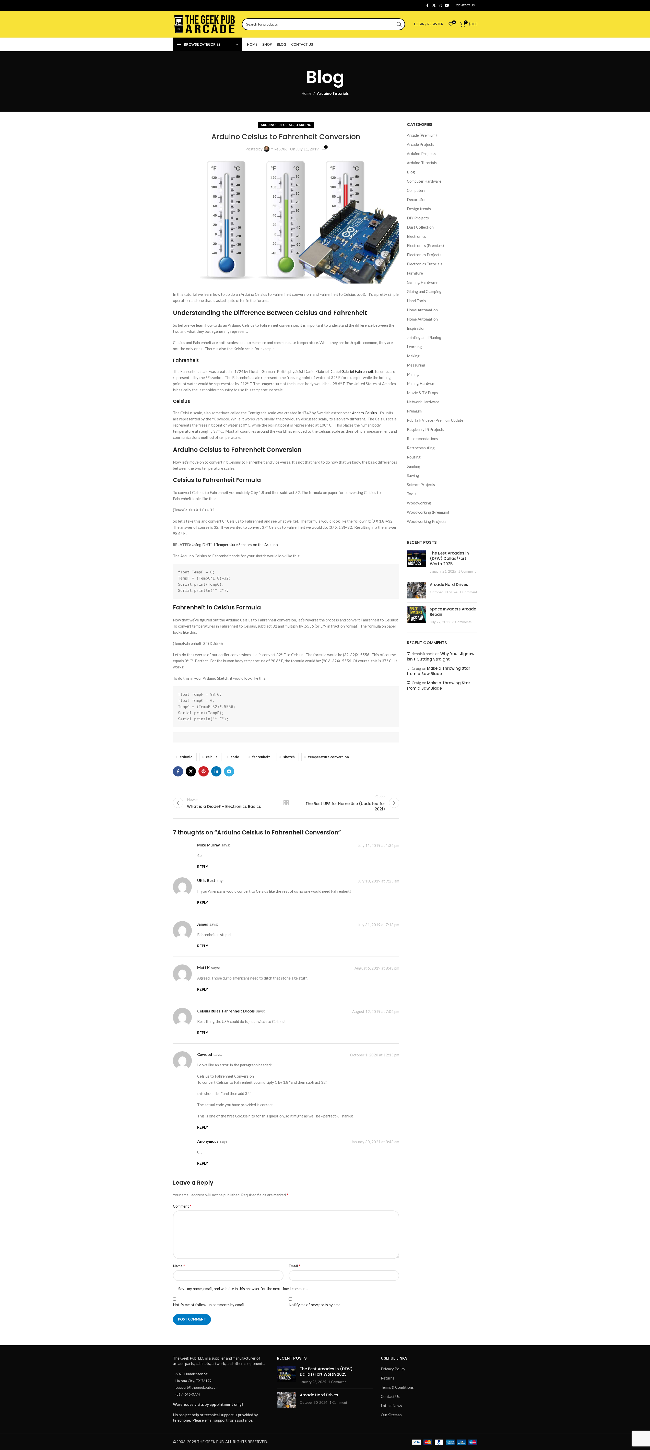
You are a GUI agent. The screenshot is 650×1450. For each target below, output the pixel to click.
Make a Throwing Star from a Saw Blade (438, 671)
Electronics (416, 236)
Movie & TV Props (422, 392)
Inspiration (416, 328)
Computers (416, 190)
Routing (414, 457)
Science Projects (421, 484)
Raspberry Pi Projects (425, 429)
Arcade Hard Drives (449, 584)
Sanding (413, 466)
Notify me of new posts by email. (316, 1304)
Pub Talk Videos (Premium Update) (436, 420)
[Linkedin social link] (216, 771)
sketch (289, 757)
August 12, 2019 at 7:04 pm (375, 1011)
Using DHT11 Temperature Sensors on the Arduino (235, 544)
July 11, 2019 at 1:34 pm (378, 845)
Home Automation (422, 310)
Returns (387, 1378)
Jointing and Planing (424, 337)
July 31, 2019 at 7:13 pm (378, 924)
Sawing (413, 475)
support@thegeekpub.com (196, 1387)
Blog (411, 172)
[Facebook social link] (427, 5)
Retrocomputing (421, 447)
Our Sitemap (391, 1414)
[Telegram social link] (229, 771)
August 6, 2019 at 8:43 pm (376, 968)
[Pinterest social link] (203, 771)
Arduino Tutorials (333, 93)
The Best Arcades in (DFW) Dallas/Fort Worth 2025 (449, 558)
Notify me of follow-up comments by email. (209, 1304)
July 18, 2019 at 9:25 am (378, 881)
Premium (414, 411)
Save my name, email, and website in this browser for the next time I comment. (243, 1288)
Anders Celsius (364, 412)
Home (306, 93)
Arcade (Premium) (422, 135)
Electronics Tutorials (424, 264)
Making (413, 355)
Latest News (391, 1405)
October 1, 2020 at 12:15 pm (374, 1055)
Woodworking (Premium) (428, 512)
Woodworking (419, 503)
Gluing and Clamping (424, 291)
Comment (182, 1206)
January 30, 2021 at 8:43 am (375, 1142)
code (235, 757)
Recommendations (422, 438)
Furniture (415, 273)
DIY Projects (418, 218)
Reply (202, 866)
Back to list (286, 803)
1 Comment (467, 571)
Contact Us (390, 1396)
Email (294, 1265)
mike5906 (279, 149)
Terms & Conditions (397, 1387)
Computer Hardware (424, 181)
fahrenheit (261, 757)
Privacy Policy (393, 1368)
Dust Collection (420, 227)
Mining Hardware (421, 383)
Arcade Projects (420, 144)
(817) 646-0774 (187, 1394)
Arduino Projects (421, 153)
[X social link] (434, 5)
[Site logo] (205, 23)
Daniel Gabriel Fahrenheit (351, 371)
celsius (211, 757)
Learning (303, 125)
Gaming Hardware (422, 282)
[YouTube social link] (447, 5)
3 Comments (461, 622)
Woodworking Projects (426, 521)
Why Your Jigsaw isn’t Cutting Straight (440, 656)
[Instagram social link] (440, 5)
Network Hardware (423, 401)
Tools (411, 493)
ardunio (186, 757)
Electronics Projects (424, 254)
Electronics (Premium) (425, 245)
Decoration (417, 199)
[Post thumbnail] (416, 562)
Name (179, 1265)
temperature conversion (328, 757)
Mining (413, 374)
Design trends (419, 208)
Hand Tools (416, 300)
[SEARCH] (399, 24)
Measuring (416, 365)
